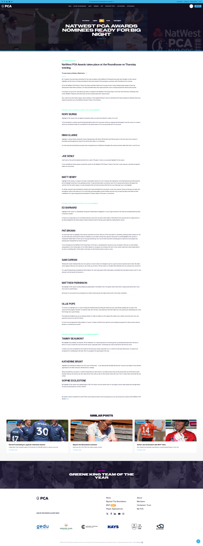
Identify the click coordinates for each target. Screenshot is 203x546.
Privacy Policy (128, 542)
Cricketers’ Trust (144, 505)
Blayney (139, 542)
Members (141, 501)
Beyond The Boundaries (116, 501)
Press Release (85, 21)
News (108, 498)
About (139, 498)
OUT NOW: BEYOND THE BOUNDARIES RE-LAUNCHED (101, 1)
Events (108, 21)
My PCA (140, 509)
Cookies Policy (121, 542)
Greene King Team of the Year (101, 475)
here (67, 399)
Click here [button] (81, 73)
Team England (117, 21)
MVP (102, 21)
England (95, 21)
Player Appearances (114, 509)
